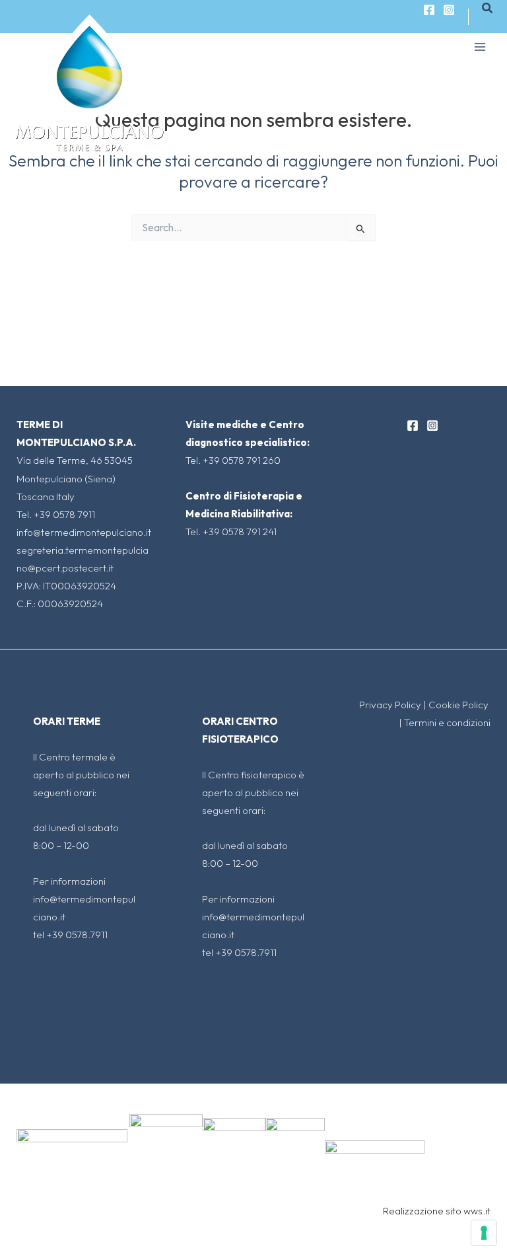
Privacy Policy (390, 704)
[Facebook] (429, 10)
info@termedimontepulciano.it (84, 532)
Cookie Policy (459, 704)
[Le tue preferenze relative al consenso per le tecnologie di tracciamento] (483, 1232)
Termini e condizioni (447, 722)
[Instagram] (449, 10)
